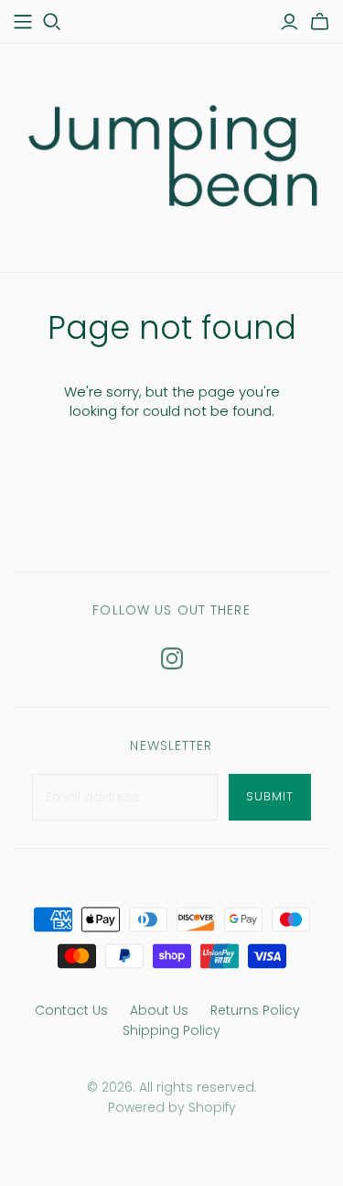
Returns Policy (255, 1010)
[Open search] (52, 22)
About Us (159, 1010)
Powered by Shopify (172, 1107)
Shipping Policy (171, 1030)
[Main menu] (23, 22)
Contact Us (71, 1010)
